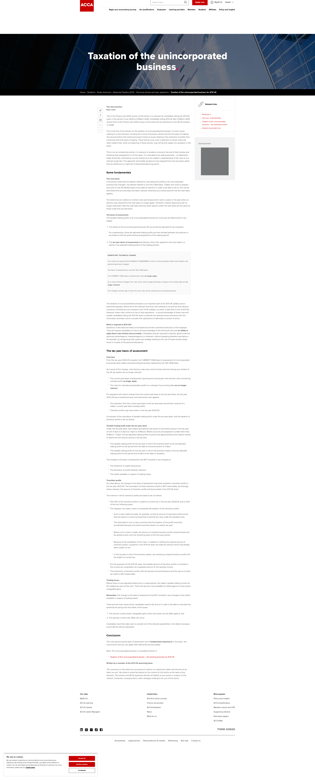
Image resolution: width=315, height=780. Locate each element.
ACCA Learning (86, 703)
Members (191, 10)
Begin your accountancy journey (122, 10)
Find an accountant (155, 703)
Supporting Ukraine (222, 712)
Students (202, 10)
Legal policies (134, 740)
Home (82, 92)
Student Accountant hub (211, 128)
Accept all (81, 758)
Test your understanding (211, 118)
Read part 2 (206, 114)
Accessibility (120, 740)
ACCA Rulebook (154, 707)
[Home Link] (226, 729)
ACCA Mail (218, 720)
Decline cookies (81, 764)
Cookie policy (30, 768)
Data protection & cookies (154, 740)
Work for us (152, 716)
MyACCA (84, 698)
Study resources (104, 92)
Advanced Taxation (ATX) (123, 92)
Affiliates (212, 10)
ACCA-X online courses (157, 698)
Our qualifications (146, 10)
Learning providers (177, 10)
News (149, 712)
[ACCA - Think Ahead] (87, 11)
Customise (82, 770)
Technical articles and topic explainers (152, 92)
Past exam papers (221, 716)
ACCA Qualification (222, 703)
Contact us (195, 740)
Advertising (173, 740)
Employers (161, 10)
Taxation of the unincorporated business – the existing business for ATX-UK (142, 657)
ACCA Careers (86, 707)
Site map (184, 740)
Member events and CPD (224, 707)
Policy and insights (227, 10)
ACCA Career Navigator (90, 712)
